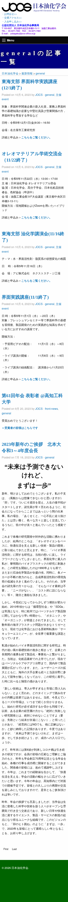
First (5, 849)
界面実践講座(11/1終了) (25, 297)
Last (14, 849)
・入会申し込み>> (12, 21)
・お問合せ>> (9, 14)
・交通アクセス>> (12, 17)
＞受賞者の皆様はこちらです (20, 428)
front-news (51, 409)
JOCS (39, 95)
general (49, 95)
